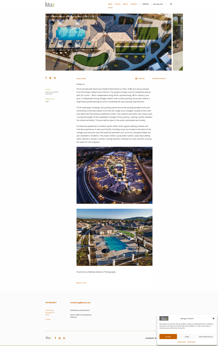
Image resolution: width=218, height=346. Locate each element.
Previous (166, 62)
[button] (213, 318)
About (125, 4)
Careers (133, 4)
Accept (168, 336)
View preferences (206, 336)
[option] (108, 42)
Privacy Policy (191, 342)
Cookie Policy (181, 342)
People (118, 4)
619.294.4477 (51, 302)
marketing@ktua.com (80, 302)
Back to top (81, 283)
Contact (145, 4)
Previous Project (159, 78)
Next (176, 62)
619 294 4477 (158, 4)
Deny (187, 336)
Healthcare (81, 78)
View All (142, 78)
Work (110, 4)
